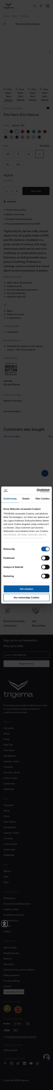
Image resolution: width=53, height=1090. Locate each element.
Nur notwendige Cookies (26, 597)
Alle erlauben (26, 589)
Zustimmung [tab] (9, 498)
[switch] (45, 558)
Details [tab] (26, 498)
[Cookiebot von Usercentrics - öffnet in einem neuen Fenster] (37, 490)
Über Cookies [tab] (42, 498)
